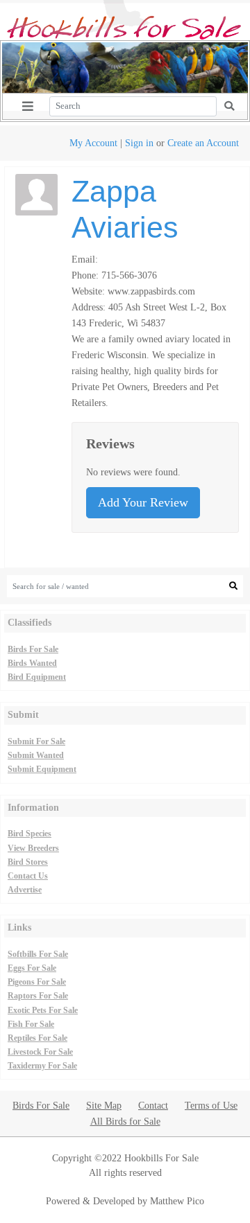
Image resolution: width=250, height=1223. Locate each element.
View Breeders (33, 848)
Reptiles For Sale (37, 1038)
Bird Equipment (37, 677)
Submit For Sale (36, 741)
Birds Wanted (32, 663)
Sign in (139, 142)
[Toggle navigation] (28, 106)
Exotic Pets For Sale (43, 1010)
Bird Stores (28, 862)
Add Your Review (143, 502)
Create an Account (203, 142)
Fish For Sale (31, 1024)
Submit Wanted (36, 755)
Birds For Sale (33, 649)
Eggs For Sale (32, 968)
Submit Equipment (42, 769)
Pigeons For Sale (37, 982)
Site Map (104, 1105)
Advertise (25, 890)
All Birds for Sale (125, 1121)
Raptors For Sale (38, 996)
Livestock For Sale (40, 1052)
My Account (93, 142)
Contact (153, 1105)
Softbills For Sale (38, 954)
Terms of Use (211, 1105)
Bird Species (29, 833)
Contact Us (28, 876)
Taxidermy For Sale (42, 1066)
